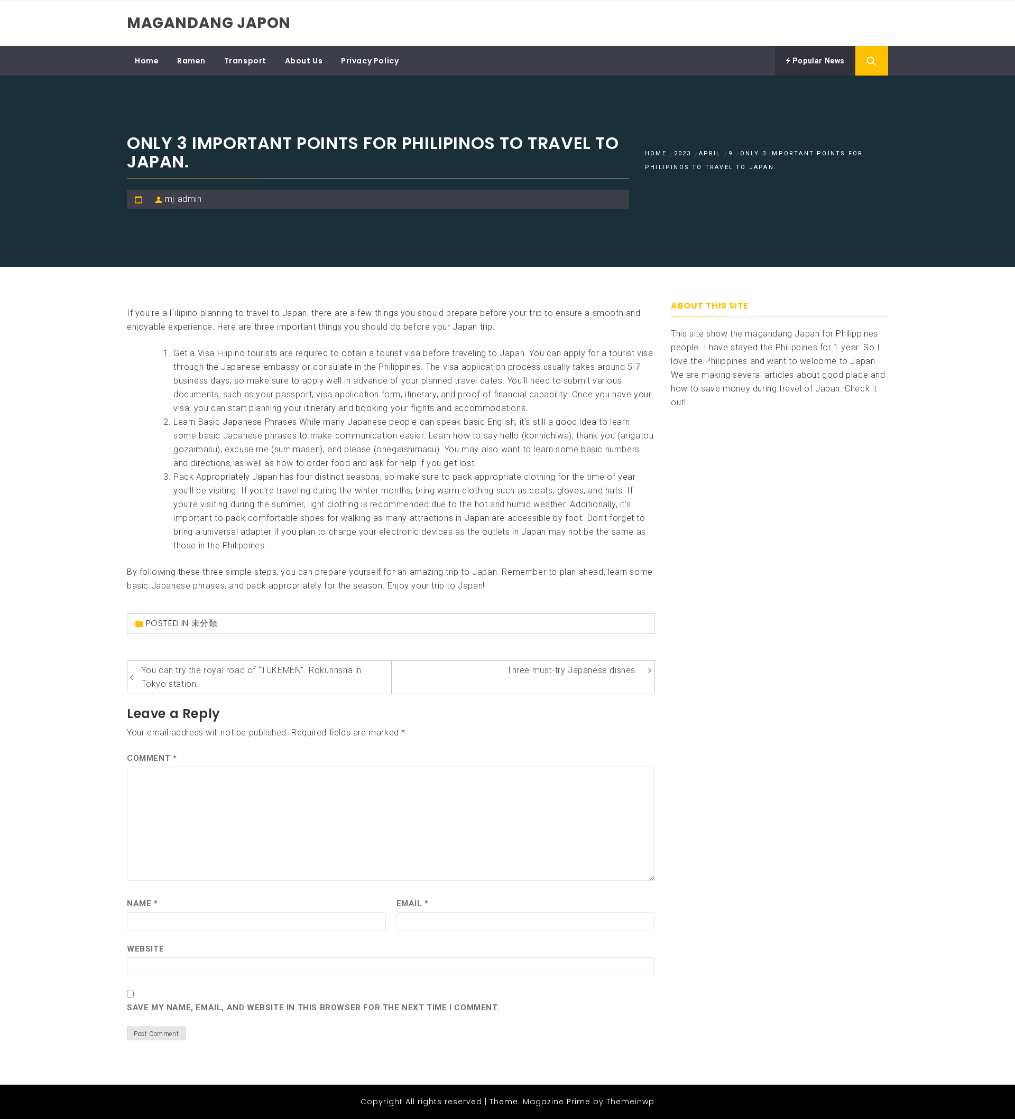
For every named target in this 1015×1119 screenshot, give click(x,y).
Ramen (191, 60)
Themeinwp (630, 1101)
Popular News (817, 61)
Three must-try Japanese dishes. (572, 670)
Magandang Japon (209, 23)
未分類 (204, 623)
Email (412, 903)
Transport (245, 60)
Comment (152, 758)
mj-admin (183, 199)
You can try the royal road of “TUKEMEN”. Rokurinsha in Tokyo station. (252, 677)
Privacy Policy (370, 60)
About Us (304, 60)
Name (142, 903)
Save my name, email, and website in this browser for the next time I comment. (313, 1007)
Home (147, 60)
